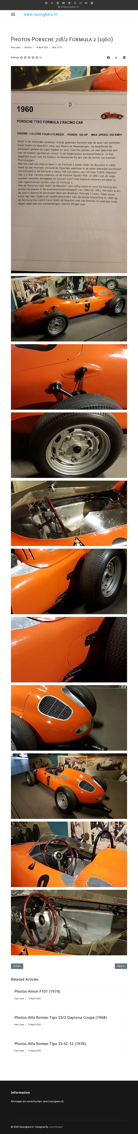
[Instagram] (80, 3)
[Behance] (86, 3)
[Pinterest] (58, 3)
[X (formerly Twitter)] (116, 57)
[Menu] (13, 14)
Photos (28, 47)
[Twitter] (52, 3)
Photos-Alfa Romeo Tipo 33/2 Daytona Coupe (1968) (60, 1017)
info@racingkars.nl (70, 7)
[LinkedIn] (124, 57)
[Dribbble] (75, 3)
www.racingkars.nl (40, 14)
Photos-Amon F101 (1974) (37, 991)
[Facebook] (46, 3)
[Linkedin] (69, 3)
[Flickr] (92, 3)
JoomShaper (56, 1127)
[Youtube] (63, 3)
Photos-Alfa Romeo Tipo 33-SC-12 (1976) (50, 1043)
